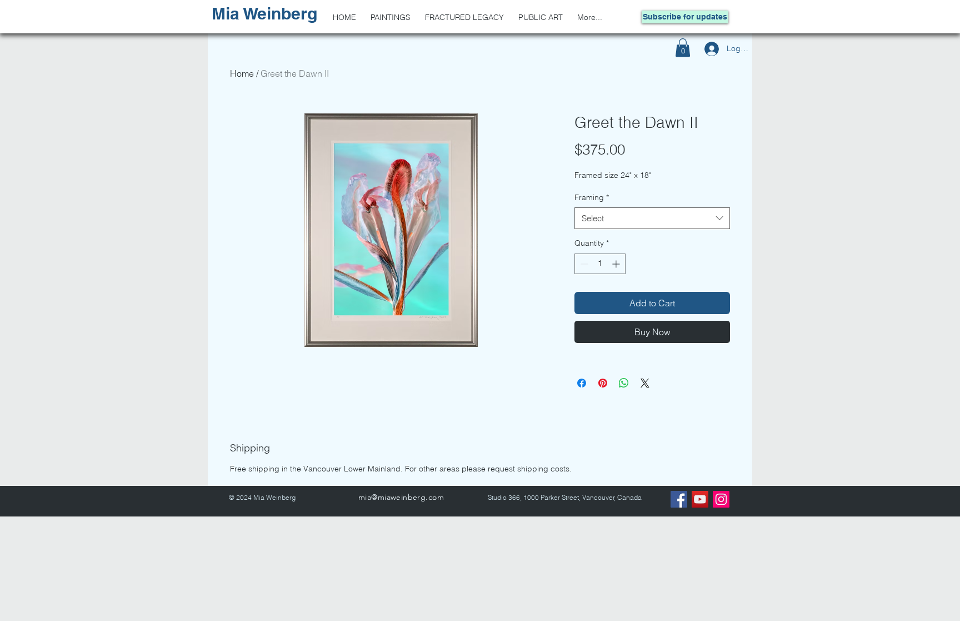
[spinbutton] (600, 264)
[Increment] (617, 264)
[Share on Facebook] (581, 383)
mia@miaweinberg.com (401, 497)
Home (242, 73)
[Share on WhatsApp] (624, 383)
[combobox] (652, 218)
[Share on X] (645, 383)
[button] (683, 47)
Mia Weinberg (264, 13)
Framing (591, 197)
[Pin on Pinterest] (602, 383)
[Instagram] (721, 499)
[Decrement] (583, 264)
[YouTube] (700, 499)
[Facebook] (679, 499)
